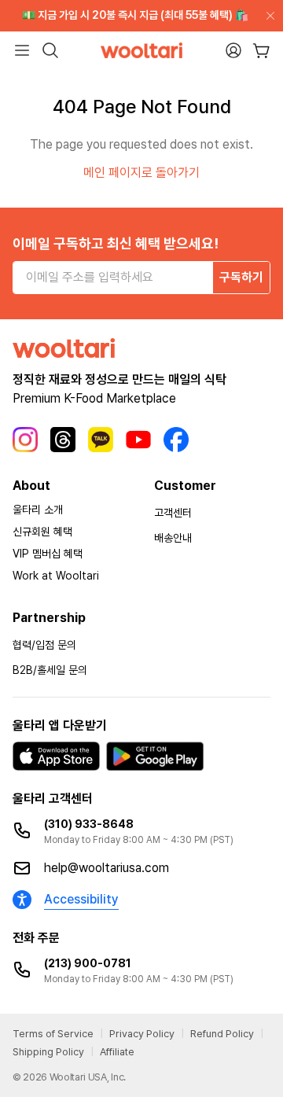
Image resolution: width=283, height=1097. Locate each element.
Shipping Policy (48, 1052)
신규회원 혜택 (42, 531)
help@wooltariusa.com (106, 867)
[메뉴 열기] (22, 50)
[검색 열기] (50, 50)
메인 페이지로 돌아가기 (141, 172)
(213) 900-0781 (87, 963)
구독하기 (241, 277)
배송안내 (173, 538)
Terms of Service (53, 1034)
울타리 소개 (38, 509)
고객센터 (173, 512)
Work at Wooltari (56, 575)
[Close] (267, 15)
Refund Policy (222, 1034)
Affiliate (117, 1052)
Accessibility (81, 899)
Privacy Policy (142, 1034)
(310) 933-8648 (89, 824)
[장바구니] (261, 51)
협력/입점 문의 (44, 645)
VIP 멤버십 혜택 (48, 553)
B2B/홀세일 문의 (50, 670)
